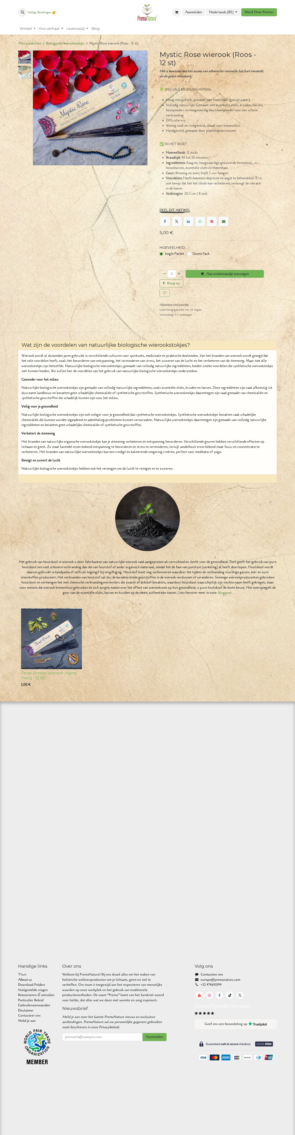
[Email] (223, 221)
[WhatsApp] (200, 221)
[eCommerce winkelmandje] (176, 12)
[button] (22, 12)
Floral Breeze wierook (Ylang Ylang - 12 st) (49, 675)
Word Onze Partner (259, 12)
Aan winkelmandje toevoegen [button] (227, 274)
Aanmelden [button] (154, 1037)
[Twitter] (177, 221)
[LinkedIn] (188, 221)
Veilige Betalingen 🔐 (42, 12)
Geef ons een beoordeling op (226, 1024)
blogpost (224, 592)
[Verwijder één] (164, 274)
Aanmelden (193, 12)
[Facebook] (165, 221)
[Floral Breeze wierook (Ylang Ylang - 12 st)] (51, 638)
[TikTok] (230, 995)
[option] (147, 648)
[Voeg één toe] (180, 274)
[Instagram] (209, 995)
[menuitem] (27, 29)
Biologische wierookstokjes (65, 43)
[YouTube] (199, 995)
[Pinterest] (212, 221)
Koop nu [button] (173, 283)
